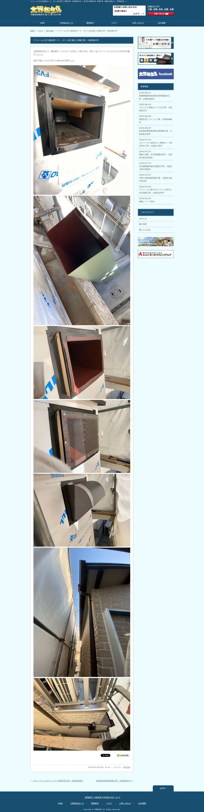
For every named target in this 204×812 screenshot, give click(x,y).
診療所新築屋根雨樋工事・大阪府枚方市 (113, 781)
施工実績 (49, 31)
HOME (42, 23)
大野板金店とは (66, 23)
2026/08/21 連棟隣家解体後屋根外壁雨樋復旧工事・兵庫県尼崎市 (154, 96)
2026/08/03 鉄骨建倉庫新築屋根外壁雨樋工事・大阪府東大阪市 (155, 131)
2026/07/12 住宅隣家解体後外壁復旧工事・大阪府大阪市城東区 (155, 166)
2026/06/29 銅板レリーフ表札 (147, 199)
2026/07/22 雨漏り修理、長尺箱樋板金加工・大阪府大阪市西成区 (155, 154)
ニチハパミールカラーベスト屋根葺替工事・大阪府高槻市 (58, 781)
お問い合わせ (138, 23)
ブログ (114, 23)
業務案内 (90, 23)
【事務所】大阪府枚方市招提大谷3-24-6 (102, 797)
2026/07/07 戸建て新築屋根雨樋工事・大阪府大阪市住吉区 (155, 178)
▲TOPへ (163, 788)
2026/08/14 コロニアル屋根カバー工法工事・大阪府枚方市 (155, 107)
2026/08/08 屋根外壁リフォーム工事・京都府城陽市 (155, 119)
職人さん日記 (145, 230)
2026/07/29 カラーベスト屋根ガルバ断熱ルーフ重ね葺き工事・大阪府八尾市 (155, 143)
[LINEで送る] (122, 755)
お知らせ (143, 218)
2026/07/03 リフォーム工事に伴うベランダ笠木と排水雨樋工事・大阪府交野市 (155, 190)
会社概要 (162, 23)
